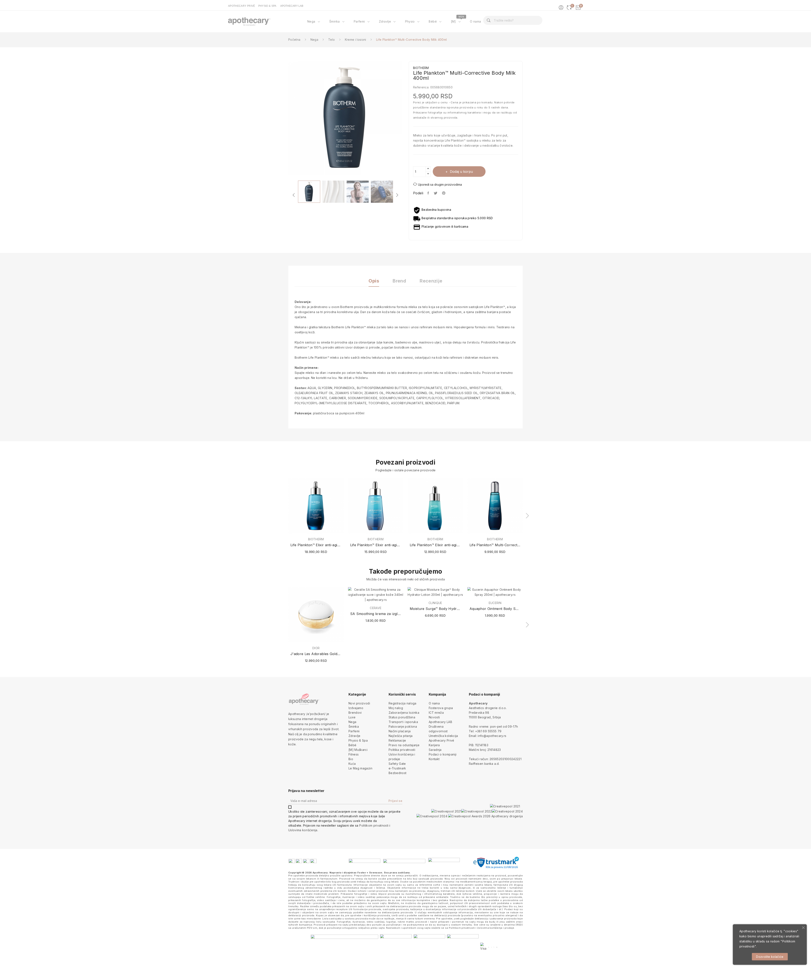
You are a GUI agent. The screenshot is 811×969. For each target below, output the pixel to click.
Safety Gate (397, 763)
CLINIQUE (435, 602)
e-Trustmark (397, 768)
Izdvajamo (355, 708)
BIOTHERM (316, 539)
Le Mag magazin (360, 768)
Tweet (436, 193)
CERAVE (375, 608)
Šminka (353, 726)
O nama (434, 703)
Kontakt (434, 759)
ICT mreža (436, 712)
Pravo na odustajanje (404, 745)
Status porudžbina (402, 717)
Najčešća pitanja (401, 736)
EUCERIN (495, 602)
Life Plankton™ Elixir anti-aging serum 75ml (316, 545)
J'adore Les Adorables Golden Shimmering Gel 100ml (316, 654)
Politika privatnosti (402, 749)
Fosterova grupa (441, 708)
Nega (352, 722)
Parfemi (353, 731)
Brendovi (355, 712)
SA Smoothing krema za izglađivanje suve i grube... (375, 614)
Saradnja (435, 749)
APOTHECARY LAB (291, 5)
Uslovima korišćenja (302, 830)
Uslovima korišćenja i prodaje (495, 927)
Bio (350, 759)
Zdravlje (354, 736)
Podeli (428, 193)
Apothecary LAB (440, 722)
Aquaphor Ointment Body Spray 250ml (495, 609)
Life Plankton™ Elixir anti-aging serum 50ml (375, 545)
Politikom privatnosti (373, 825)
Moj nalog (396, 708)
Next (405, 119)
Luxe (351, 717)
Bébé (352, 745)
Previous (285, 119)
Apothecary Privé (441, 740)
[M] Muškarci (357, 749)
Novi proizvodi (359, 703)
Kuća (352, 763)
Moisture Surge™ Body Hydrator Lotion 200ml (435, 609)
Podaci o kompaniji (442, 754)
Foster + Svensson (369, 872)
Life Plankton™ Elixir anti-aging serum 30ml (435, 545)
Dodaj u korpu (461, 171)
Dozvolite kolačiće (769, 956)
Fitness (353, 754)
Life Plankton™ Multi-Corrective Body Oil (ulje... (495, 545)
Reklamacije (397, 740)
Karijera (434, 745)
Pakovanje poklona (403, 726)
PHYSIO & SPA (267, 5)
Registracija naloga (402, 703)
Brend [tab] (399, 281)
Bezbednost (398, 773)
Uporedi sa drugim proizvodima (440, 184)
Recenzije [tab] (431, 281)
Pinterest (444, 193)
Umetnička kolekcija (443, 736)
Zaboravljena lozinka (404, 712)
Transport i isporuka (403, 722)
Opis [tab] (374, 281)
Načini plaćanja (400, 731)
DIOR (316, 648)
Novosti (434, 717)
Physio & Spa (358, 740)
